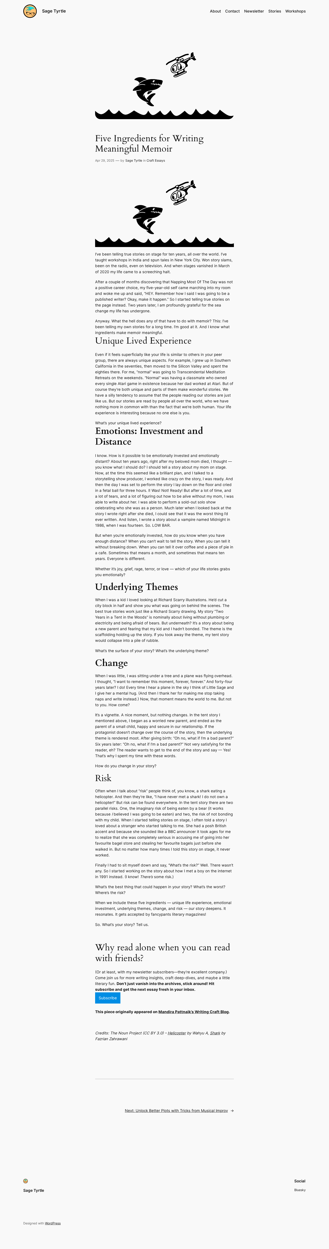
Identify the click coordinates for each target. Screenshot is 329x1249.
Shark (215, 1033)
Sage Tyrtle (54, 11)
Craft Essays (156, 160)
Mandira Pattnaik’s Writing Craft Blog (193, 1012)
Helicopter (177, 1033)
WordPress (53, 1223)
